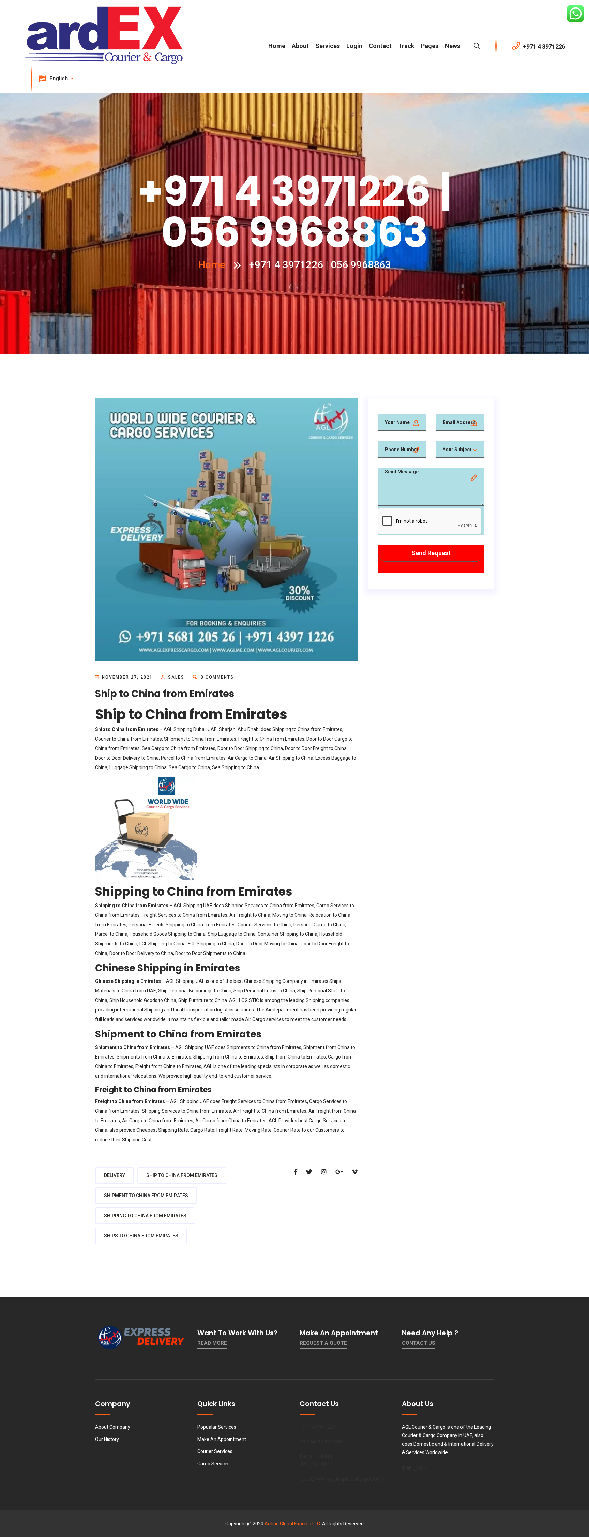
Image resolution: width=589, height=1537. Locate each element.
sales (176, 677)
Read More (212, 1343)
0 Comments (216, 677)
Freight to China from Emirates (271, 739)
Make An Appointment (221, 1439)
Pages (429, 45)
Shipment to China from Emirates (146, 1195)
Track (406, 45)
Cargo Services (213, 1463)
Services (327, 45)
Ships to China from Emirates (141, 1235)
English (59, 78)
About (300, 45)
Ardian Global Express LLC (292, 1523)
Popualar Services (216, 1427)
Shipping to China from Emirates (307, 729)
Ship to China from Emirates (181, 1175)
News (452, 45)
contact (380, 45)
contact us (418, 1343)
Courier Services (214, 1451)
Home (276, 45)
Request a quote (323, 1343)
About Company (112, 1427)
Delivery (114, 1175)
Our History (107, 1439)
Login (354, 45)
